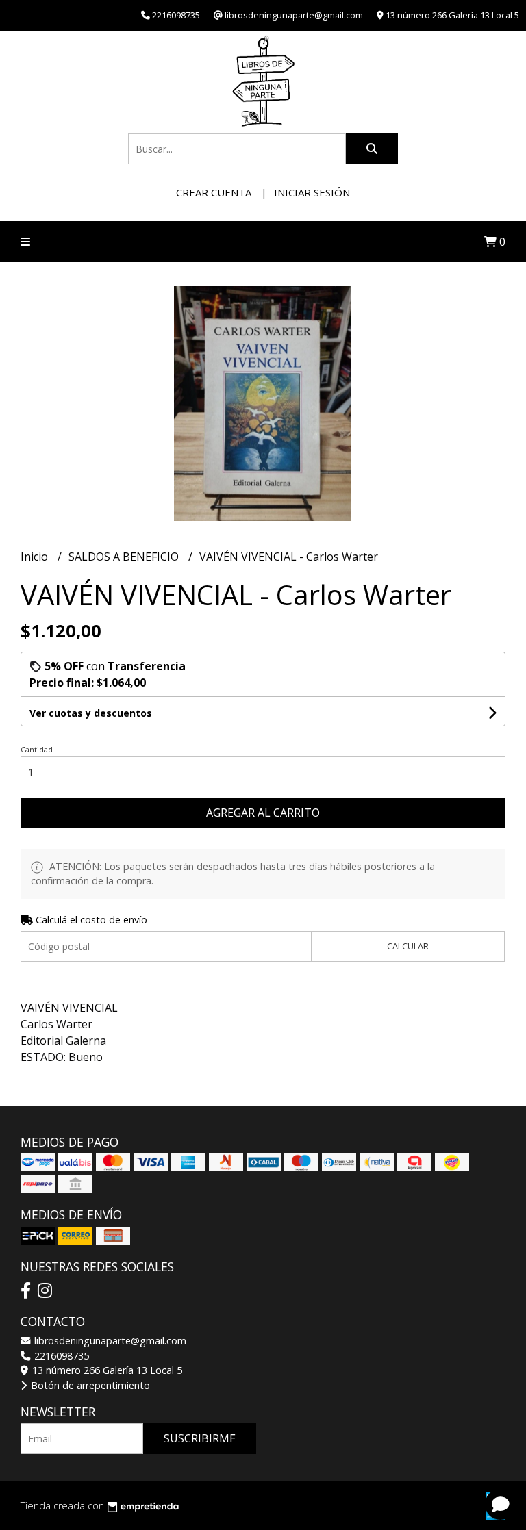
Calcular (408, 946)
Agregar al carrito (263, 812)
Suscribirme (200, 1438)
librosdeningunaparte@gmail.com (109, 1340)
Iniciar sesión (312, 192)
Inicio (36, 556)
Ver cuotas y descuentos (90, 712)
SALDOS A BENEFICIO (124, 556)
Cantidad (37, 749)
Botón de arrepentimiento (89, 1385)
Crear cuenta (213, 192)
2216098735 (60, 1355)
